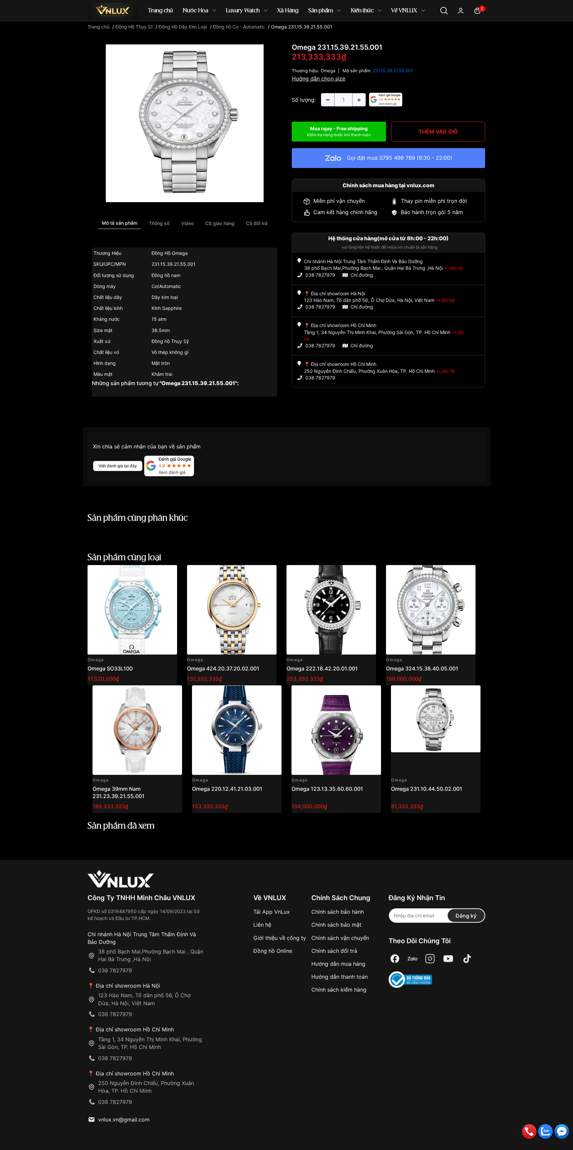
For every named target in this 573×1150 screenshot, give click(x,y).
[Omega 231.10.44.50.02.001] (435, 730)
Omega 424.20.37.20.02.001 (223, 668)
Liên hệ (262, 924)
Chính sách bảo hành (337, 911)
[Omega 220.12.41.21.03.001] (237, 730)
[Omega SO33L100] (132, 610)
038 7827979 (320, 275)
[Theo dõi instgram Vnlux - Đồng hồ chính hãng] (430, 958)
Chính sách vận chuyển (340, 938)
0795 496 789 (397, 157)
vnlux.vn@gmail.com (124, 1119)
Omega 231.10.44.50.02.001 (426, 788)
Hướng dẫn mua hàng (338, 963)
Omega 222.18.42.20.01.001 (322, 668)
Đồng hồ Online (272, 951)
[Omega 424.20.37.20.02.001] (232, 610)
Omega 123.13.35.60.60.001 (327, 788)
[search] (382, 33)
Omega (328, 70)
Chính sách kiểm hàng (338, 989)
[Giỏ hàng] (477, 10)
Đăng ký (466, 915)
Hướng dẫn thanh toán (339, 976)
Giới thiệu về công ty (279, 938)
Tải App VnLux (271, 911)
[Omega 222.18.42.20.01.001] (331, 610)
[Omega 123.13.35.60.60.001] (336, 730)
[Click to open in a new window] (185, 123)
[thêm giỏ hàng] (153, 573)
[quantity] (327, 99)
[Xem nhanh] (168, 573)
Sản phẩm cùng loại (124, 558)
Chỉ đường (361, 275)
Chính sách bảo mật (336, 924)
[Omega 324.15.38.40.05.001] (431, 610)
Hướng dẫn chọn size (318, 78)
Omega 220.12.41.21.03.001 (227, 788)
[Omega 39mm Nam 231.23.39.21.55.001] (137, 730)
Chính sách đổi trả (334, 951)
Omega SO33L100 (110, 668)
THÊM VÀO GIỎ (438, 131)
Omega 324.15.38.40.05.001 (422, 668)
